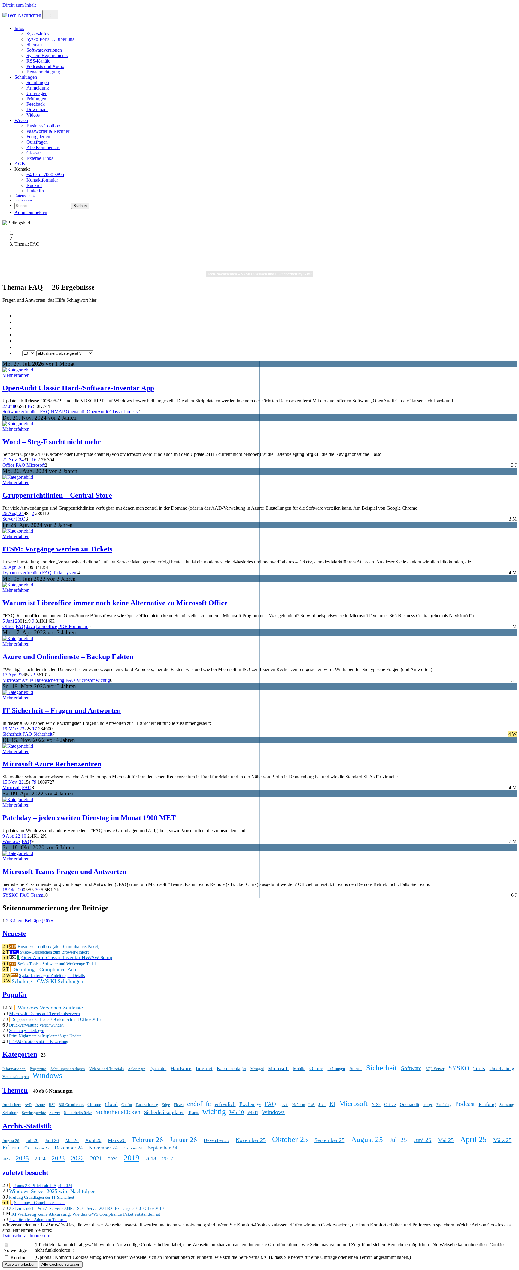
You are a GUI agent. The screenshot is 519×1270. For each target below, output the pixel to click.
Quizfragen (37, 142)
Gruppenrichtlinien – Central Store (57, 495)
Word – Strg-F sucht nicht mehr (51, 442)
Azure (27, 680)
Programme (38, 1069)
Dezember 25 (216, 1140)
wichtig (103, 680)
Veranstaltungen (15, 1076)
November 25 (251, 1140)
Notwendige (15, 1250)
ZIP (12, 946)
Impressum (23, 200)
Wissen (21, 120)
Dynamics (12, 572)
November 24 (103, 1148)
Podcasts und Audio (45, 66)
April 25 (473, 1139)
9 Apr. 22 (11, 835)
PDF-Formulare (73, 626)
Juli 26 (32, 1140)
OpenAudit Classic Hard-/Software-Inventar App (78, 388)
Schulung (10, 1112)
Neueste (14, 933)
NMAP (58, 411)
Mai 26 (72, 1140)
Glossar (33, 152)
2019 (131, 1157)
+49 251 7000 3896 (45, 174)
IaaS (311, 1105)
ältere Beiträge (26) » (33, 920)
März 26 (117, 1140)
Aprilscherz (11, 1104)
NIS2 (376, 1104)
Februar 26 (147, 1139)
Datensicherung (49, 680)
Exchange (250, 1104)
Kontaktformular (42, 179)
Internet (204, 1068)
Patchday (443, 1104)
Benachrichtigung (43, 71)
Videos (33, 115)
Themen (15, 1090)
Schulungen (25, 77)
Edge (166, 1104)
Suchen (80, 205)
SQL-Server (435, 1069)
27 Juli (8, 406)
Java (30, 626)
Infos (19, 28)
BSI (52, 1104)
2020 (113, 1158)
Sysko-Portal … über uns (50, 39)
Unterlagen (36, 93)
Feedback (35, 104)
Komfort (19, 1257)
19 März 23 (13, 728)
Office (8, 465)
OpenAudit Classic (105, 411)
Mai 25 (446, 1140)
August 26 (10, 1140)
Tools (479, 1068)
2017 (167, 1159)
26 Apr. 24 (12, 567)
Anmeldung (37, 87)
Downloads (37, 109)
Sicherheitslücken (118, 1112)
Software (11, 411)
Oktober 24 (133, 1148)
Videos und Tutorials (106, 1069)
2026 (6, 1159)
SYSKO (10, 895)
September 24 (162, 1148)
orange (427, 1105)
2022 (77, 1158)
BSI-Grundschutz (71, 1105)
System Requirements (47, 55)
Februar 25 (15, 1147)
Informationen (14, 1069)
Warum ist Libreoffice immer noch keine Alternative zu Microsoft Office (115, 603)
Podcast (131, 411)
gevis (284, 1104)
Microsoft (35, 465)
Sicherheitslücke (78, 1112)
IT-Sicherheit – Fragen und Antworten (61, 710)
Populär (14, 994)
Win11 (252, 1112)
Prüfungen (36, 98)
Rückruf (34, 185)
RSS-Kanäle (38, 60)
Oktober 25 (290, 1139)
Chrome (94, 1104)
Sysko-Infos (37, 33)
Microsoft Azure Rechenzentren (51, 764)
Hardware (181, 1068)
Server (8, 518)
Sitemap (34, 44)
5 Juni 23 (11, 621)
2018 (150, 1159)
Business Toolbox (43, 125)
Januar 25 (42, 1148)
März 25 (502, 1140)
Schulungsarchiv (34, 1113)
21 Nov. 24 (13, 459)
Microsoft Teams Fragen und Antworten (64, 871)
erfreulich (30, 411)
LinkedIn (35, 190)
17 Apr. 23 (12, 674)
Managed (257, 1069)
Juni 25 (422, 1140)
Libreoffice (46, 626)
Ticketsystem (65, 572)
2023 (58, 1158)
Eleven (179, 1105)
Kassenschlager (231, 1068)
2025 (22, 1158)
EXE (12, 957)
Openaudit (76, 411)
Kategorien (19, 1054)
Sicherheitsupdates (164, 1112)
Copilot (126, 1105)
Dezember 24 (69, 1148)
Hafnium (298, 1105)
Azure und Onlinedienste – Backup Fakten (67, 657)
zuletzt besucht (25, 1173)
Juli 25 (398, 1139)
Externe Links (39, 158)
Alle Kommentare (43, 147)
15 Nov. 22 (13, 782)
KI (332, 1104)
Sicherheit (11, 734)
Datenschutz (24, 196)
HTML (14, 952)
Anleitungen (136, 1069)
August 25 (367, 1139)
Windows (11, 841)
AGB (19, 163)
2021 (96, 1158)
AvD (28, 1105)
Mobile (299, 1069)
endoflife (199, 1103)
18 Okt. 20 (12, 889)
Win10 (236, 1112)
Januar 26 (183, 1139)
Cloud (111, 1104)
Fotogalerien (38, 136)
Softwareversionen (44, 50)
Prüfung (487, 1104)
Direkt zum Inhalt (19, 5)
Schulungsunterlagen (67, 1069)
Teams (37, 895)
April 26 (93, 1140)
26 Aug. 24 (13, 513)
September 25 (329, 1140)
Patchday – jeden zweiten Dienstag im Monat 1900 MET (89, 818)
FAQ (45, 411)
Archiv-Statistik (27, 1126)
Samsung (506, 1104)
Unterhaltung (502, 1068)
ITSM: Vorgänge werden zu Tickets (57, 549)
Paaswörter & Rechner (47, 131)
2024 (40, 1159)
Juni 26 (52, 1140)
